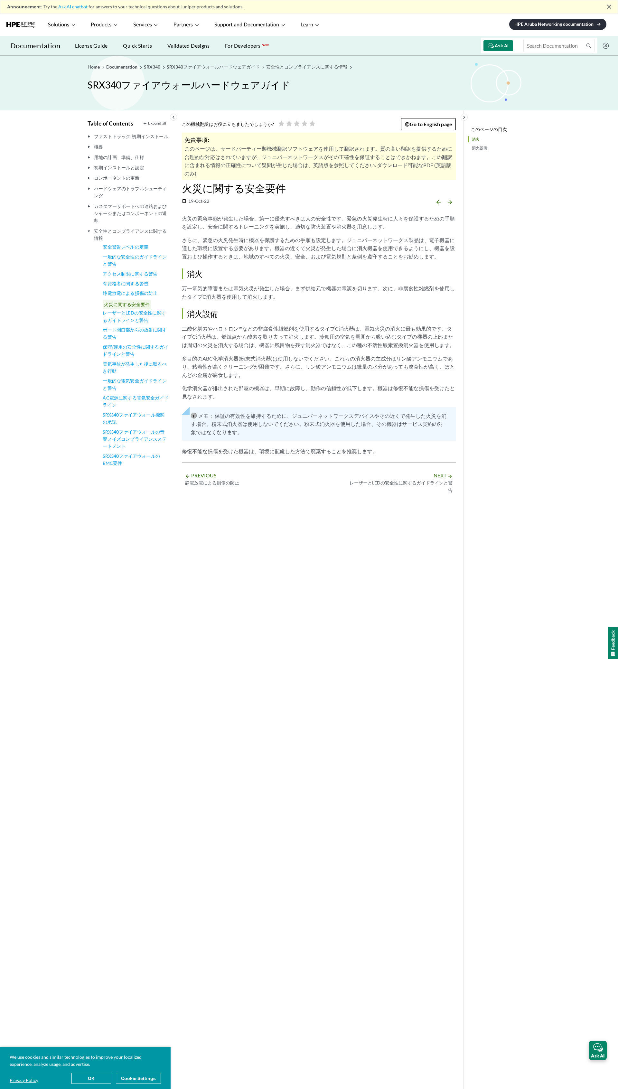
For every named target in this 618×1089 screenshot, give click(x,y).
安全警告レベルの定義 (125, 246)
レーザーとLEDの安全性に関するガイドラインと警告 (134, 316)
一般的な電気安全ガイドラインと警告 (134, 384)
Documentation (35, 45)
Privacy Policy (24, 1080)
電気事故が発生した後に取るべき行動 (134, 367)
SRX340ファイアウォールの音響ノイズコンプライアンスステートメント (134, 439)
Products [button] (101, 24)
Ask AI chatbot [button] (73, 6)
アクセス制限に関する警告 (130, 274)
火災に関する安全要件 (127, 304)
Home (94, 67)
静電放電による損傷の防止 (130, 293)
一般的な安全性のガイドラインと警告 (134, 260)
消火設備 (479, 148)
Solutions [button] (58, 24)
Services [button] (142, 24)
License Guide (91, 45)
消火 (476, 139)
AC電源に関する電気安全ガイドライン (135, 401)
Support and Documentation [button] (246, 24)
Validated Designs (188, 45)
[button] (598, 1050)
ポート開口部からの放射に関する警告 (134, 333)
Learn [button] (307, 24)
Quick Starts (137, 45)
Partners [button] (183, 24)
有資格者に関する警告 (125, 283)
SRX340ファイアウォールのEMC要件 (131, 459)
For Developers (247, 45)
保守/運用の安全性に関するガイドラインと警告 (135, 350)
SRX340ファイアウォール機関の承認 (133, 418)
